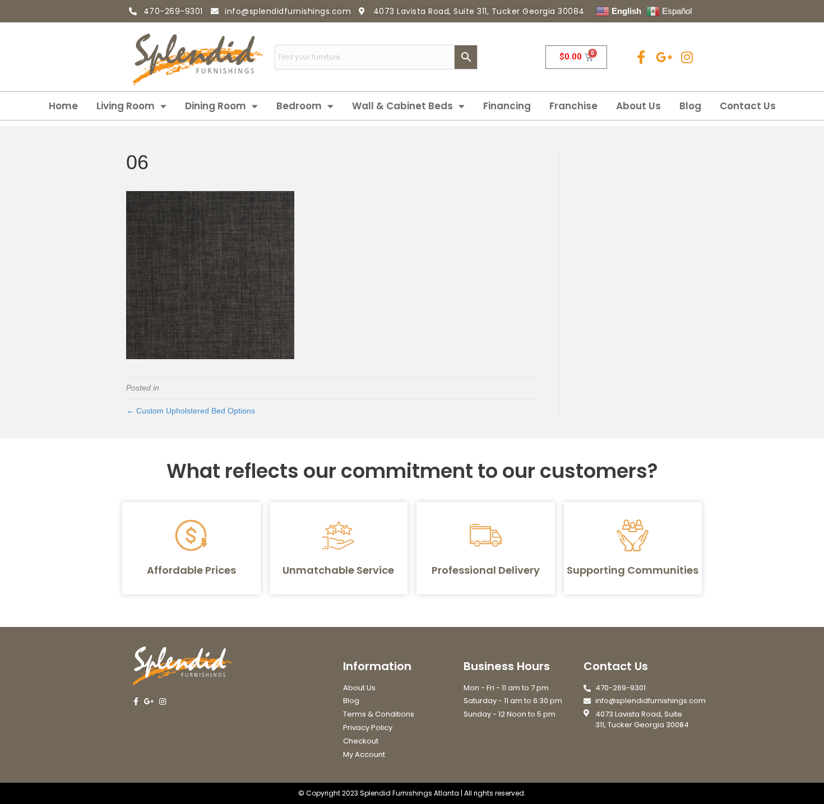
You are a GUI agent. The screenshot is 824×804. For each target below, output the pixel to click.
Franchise (573, 106)
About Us (638, 106)
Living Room (125, 106)
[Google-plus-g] (664, 57)
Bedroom (299, 106)
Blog (690, 106)
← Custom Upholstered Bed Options (190, 410)
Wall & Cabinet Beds (402, 106)
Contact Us (748, 106)
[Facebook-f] (641, 57)
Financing (507, 106)
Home (63, 106)
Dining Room (215, 106)
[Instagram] (687, 57)
